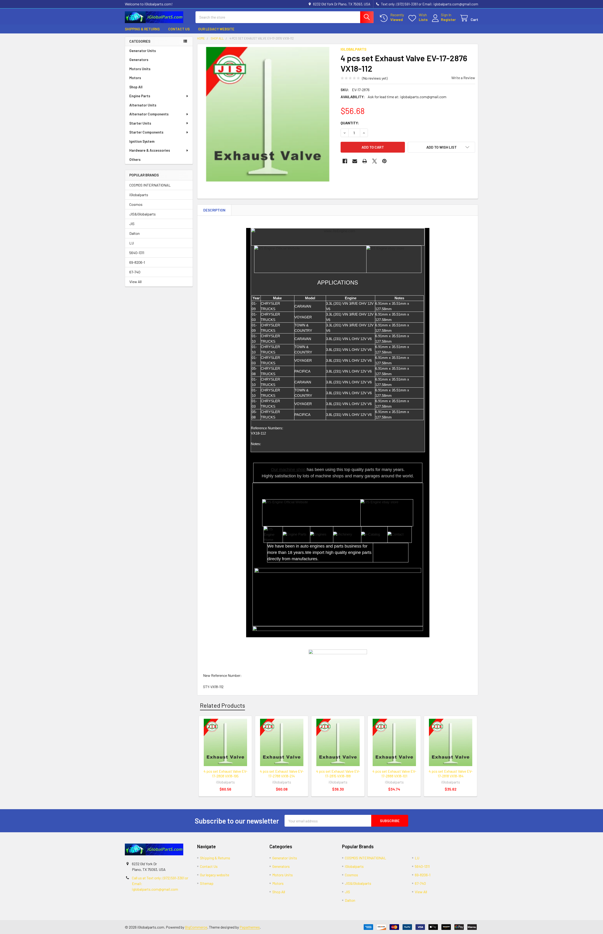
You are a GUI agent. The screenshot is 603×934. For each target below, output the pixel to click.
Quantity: (350, 123)
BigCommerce (196, 927)
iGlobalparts (138, 194)
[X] (374, 161)
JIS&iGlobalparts (142, 214)
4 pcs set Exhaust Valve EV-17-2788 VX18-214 (282, 773)
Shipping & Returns (142, 29)
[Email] (354, 161)
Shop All (136, 87)
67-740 (134, 272)
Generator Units (142, 51)
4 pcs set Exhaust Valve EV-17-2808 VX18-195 (225, 773)
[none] (267, 114)
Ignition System (142, 141)
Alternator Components (149, 114)
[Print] (364, 161)
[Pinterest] (384, 161)
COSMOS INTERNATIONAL (150, 185)
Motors (135, 78)
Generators (138, 59)
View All (135, 281)
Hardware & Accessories (149, 150)
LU (131, 243)
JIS (131, 223)
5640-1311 (136, 252)
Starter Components (146, 132)
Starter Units (140, 123)
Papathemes (250, 927)
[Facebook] (345, 161)
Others (135, 159)
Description (214, 210)
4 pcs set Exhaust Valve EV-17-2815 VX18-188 (338, 773)
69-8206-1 (137, 262)
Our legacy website (216, 29)
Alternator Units (142, 105)
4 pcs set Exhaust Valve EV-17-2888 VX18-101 (394, 773)
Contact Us (179, 29)
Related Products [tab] (222, 705)
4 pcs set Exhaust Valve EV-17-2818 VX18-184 (451, 773)
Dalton (134, 233)
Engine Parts (139, 96)
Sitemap (206, 883)
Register (448, 19)
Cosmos (136, 204)
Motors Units (140, 69)
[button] (441, 147)
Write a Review (463, 77)
